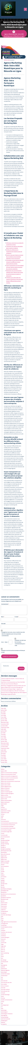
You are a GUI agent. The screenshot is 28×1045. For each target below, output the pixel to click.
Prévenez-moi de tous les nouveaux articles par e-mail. (13, 651)
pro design (3, 960)
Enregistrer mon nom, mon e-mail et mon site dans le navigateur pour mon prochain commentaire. (13, 633)
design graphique (5, 840)
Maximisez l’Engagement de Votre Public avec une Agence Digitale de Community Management (13, 686)
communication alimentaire (8, 824)
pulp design (4, 972)
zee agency (4, 1024)
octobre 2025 (4, 725)
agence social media (6, 797)
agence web (4, 798)
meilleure (3, 934)
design (2, 838)
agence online (4, 795)
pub (2, 963)
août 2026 (3, 708)
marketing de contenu (6, 927)
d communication (5, 837)
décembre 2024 (5, 743)
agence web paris (5, 802)
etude (2, 869)
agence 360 (4, 771)
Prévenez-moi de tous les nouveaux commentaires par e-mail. (20, 642)
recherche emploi (5, 973)
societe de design (5, 994)
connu (2, 833)
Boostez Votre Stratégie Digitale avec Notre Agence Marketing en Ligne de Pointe (14, 693)
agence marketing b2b (6, 791)
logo (2, 920)
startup (3, 998)
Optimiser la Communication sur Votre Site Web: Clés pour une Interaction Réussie (13, 683)
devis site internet (5, 854)
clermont (3, 819)
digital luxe (4, 859)
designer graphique (6, 849)
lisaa (2, 918)
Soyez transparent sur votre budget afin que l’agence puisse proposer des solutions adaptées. (15, 267)
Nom (2, 616)
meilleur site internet (6, 932)
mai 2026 (3, 713)
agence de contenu (5, 783)
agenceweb (4, 804)
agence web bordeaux (6, 800)
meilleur (3, 930)
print (2, 956)
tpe (2, 1003)
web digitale (17, 57)
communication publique (7, 826)
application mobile (6, 811)
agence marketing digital (11, 56)
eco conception (5, 866)
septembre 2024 (5, 748)
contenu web (4, 835)
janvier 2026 (4, 720)
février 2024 (4, 760)
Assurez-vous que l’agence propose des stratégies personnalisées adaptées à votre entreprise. (14, 256)
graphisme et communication (8, 894)
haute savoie (4, 902)
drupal (2, 864)
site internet (4, 980)
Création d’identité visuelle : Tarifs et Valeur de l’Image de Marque (12, 679)
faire (2, 873)
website (3, 1022)
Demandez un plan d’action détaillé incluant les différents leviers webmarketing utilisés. (14, 261)
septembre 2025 (5, 727)
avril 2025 (3, 736)
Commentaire (5, 604)
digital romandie (5, 861)
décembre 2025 (5, 722)
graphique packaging (6, 889)
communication (5, 821)
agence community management (9, 776)
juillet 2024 (4, 751)
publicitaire (4, 968)
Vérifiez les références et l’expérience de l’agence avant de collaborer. (14, 251)
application (4, 809)
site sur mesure (5, 986)
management (4, 923)
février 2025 (4, 739)
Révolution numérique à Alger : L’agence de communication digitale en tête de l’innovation (12, 689)
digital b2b (3, 856)
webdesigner (4, 1020)
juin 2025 (3, 732)
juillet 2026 (4, 710)
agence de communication (7, 779)
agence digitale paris (6, 786)
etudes (2, 871)
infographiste (4, 911)
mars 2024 (3, 758)
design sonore (4, 842)
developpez (4, 852)
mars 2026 (3, 717)
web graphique (4, 1017)
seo (2, 977)
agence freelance (5, 788)
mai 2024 (3, 755)
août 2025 (3, 729)
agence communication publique (9, 772)
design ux (3, 847)
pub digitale (4, 965)
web (2, 1008)
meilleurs (3, 935)
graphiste (3, 895)
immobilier (4, 908)
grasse (2, 901)
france (2, 878)
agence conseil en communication (9, 778)
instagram (3, 913)
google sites (4, 883)
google (3, 882)
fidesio (2, 875)
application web (5, 812)
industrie (3, 909)
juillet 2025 (4, 731)
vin (2, 1006)
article (2, 814)
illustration (4, 906)
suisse (2, 1001)
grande (3, 887)
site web (3, 987)
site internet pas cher (6, 982)
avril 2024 (3, 757)
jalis (2, 916)
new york (3, 939)
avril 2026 (3, 715)
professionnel (4, 961)
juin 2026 (3, 712)
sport (2, 996)
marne (2, 928)
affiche (2, 769)
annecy (3, 807)
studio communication (6, 999)
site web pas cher (5, 991)
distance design (5, 863)
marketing (10, 57)
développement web (6, 850)
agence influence (5, 790)
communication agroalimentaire (9, 823)
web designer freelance (6, 1013)
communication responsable (8, 828)
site (2, 979)
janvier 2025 (4, 741)
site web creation (5, 989)
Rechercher (6, 666)
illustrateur (4, 904)
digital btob (4, 857)
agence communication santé (8, 774)
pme (2, 954)
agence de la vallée (5, 785)
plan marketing (5, 953)
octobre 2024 (4, 746)
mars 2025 (3, 738)
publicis (3, 967)
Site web (3, 623)
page (2, 944)
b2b (2, 817)
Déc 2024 (7, 60)
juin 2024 (3, 753)
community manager (6, 830)
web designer (4, 1012)
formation (3, 876)
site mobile (4, 984)
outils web (3, 942)
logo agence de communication (9, 921)
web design (4, 1010)
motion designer (5, 937)
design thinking (5, 843)
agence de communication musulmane (10, 781)
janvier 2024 (4, 762)
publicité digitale (5, 970)
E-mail (17, 616)
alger (2, 805)
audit (2, 816)
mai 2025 (3, 734)
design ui (3, 845)
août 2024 (3, 750)
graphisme (3, 892)
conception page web (6, 831)
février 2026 (4, 719)
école (2, 868)
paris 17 (3, 951)
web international (5, 1019)
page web (3, 946)
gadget (3, 880)
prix (2, 958)
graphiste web (4, 899)
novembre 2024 (5, 745)
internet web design (6, 915)
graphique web (4, 890)
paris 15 (3, 949)
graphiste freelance (6, 897)
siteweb (3, 993)
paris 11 (3, 947)
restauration (4, 975)
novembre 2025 (5, 724)
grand (2, 885)
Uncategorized (4, 1005)
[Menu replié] (25, 9)
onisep (2, 941)
